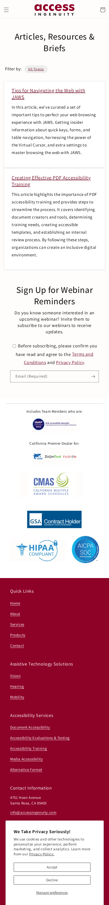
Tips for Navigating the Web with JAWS (48, 93)
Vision (15, 675)
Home (15, 603)
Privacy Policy (70, 362)
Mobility (17, 697)
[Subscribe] (93, 376)
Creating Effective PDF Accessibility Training (51, 181)
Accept (52, 867)
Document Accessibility (30, 727)
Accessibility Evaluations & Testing (40, 737)
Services (17, 624)
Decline (52, 880)
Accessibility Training (28, 748)
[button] (6, 9)
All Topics (36, 69)
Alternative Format (26, 769)
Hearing (17, 686)
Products (17, 634)
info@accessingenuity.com (33, 812)
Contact (17, 645)
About (15, 613)
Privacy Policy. (42, 854)
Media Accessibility (26, 759)
